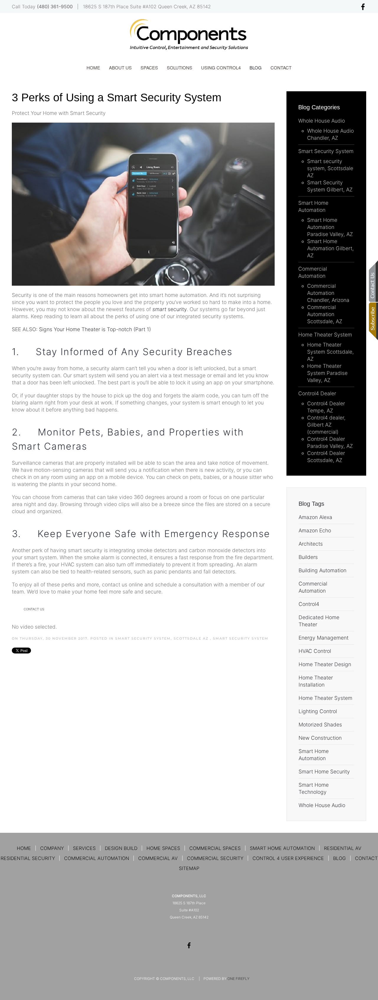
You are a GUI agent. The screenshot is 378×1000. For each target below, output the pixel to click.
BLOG (339, 858)
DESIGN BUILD (121, 848)
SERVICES (84, 848)
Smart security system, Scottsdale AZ (162, 638)
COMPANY (52, 848)
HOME (24, 848)
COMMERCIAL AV (158, 858)
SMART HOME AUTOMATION (282, 848)
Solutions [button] (179, 67)
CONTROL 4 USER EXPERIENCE (288, 858)
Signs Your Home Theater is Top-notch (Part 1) (95, 329)
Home (93, 67)
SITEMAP (189, 868)
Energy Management (323, 638)
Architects (311, 544)
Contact (281, 67)
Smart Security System (240, 638)
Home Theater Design (325, 664)
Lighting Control (318, 711)
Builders (308, 557)
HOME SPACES (163, 848)
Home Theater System (325, 698)
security (169, 309)
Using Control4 (221, 67)
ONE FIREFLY (238, 978)
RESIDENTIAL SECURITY (28, 858)
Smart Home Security (324, 771)
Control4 (309, 604)
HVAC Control (315, 651)
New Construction (320, 738)
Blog (256, 67)
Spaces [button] (149, 67)
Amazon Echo (315, 530)
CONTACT (366, 858)
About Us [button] (120, 67)
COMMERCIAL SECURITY (215, 858)
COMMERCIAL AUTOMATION (96, 858)
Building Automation (322, 570)
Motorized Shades (320, 724)
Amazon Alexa (315, 517)
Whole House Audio (322, 805)
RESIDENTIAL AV (342, 848)
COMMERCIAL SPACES (215, 848)
